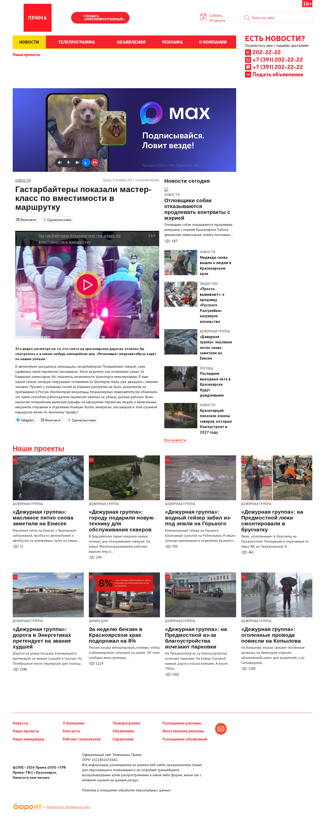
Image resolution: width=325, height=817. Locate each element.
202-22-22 (266, 52)
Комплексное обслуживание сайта (68, 807)
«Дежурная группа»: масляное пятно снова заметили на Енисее (43, 517)
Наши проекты (26, 54)
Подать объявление (277, 74)
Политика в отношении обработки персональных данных (126, 790)
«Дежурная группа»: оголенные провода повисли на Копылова (271, 635)
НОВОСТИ (29, 42)
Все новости (175, 440)
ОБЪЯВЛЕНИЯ (131, 42)
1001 (175, 674)
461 (251, 552)
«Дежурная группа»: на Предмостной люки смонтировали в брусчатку (272, 520)
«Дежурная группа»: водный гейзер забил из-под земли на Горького (198, 517)
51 (21, 546)
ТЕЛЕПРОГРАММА (76, 42)
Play (77, 18)
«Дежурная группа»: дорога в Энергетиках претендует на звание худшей (42, 637)
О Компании (73, 723)
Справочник (123, 739)
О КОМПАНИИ (213, 42)
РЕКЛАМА (172, 42)
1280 (251, 668)
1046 (23, 669)
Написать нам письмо (31, 777)
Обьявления (123, 731)
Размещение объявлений (184, 739)
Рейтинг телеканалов (82, 739)
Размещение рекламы (181, 723)
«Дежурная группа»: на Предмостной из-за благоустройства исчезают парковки (196, 637)
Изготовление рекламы (183, 731)
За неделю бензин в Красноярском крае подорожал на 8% (115, 635)
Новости (172, 195)
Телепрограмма (126, 723)
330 (174, 546)
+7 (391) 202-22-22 (277, 59)
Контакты (71, 731)
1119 (99, 663)
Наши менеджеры (28, 739)
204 (98, 557)
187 (174, 241)
